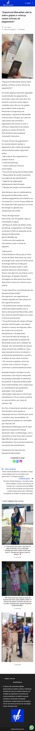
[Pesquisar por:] (32, 3)
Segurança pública (10, 29)
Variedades (21, 29)
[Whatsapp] (14, 461)
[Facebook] (17, 461)
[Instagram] (20, 461)
